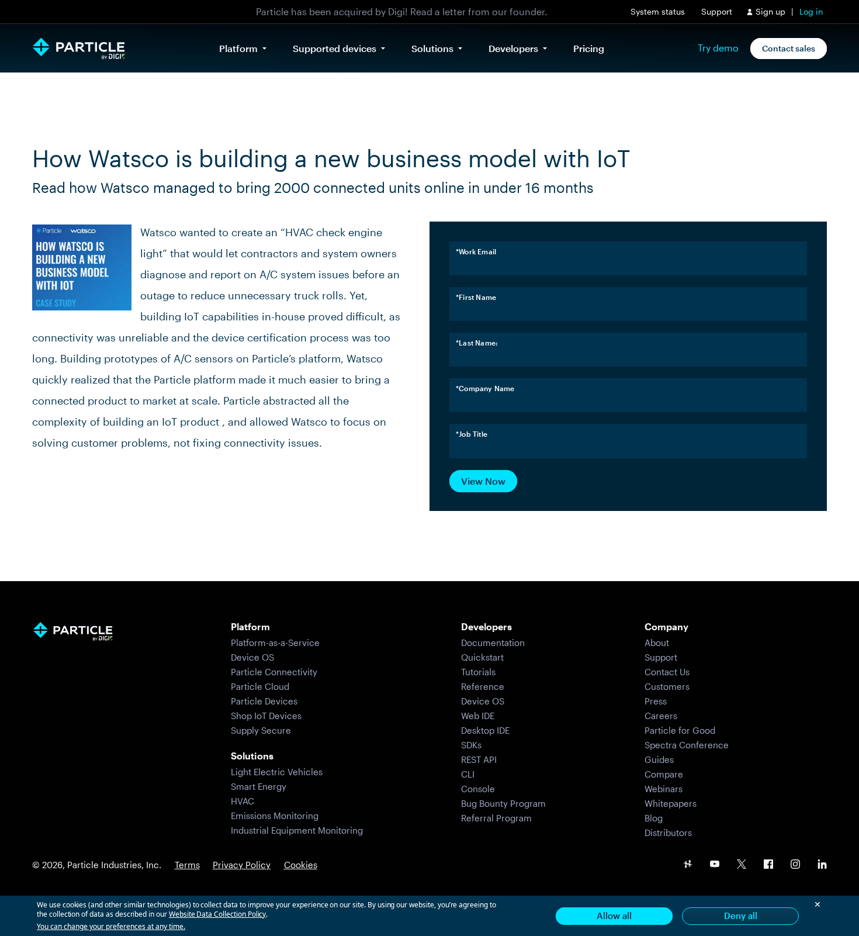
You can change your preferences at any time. (111, 926)
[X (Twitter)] (741, 865)
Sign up (770, 11)
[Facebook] (768, 865)
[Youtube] (714, 865)
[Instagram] (795, 865)
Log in (811, 11)
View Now (483, 480)
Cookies (300, 864)
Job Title (471, 434)
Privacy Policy (242, 864)
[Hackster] (687, 865)
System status (658, 11)
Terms (187, 864)
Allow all (614, 915)
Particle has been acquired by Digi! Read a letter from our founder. (402, 11)
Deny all (740, 915)
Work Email (476, 251)
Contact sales (788, 48)
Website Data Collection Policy (217, 914)
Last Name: (477, 343)
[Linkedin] (822, 865)
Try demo (718, 48)
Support (716, 11)
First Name (476, 297)
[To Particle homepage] (79, 48)
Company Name (485, 388)
